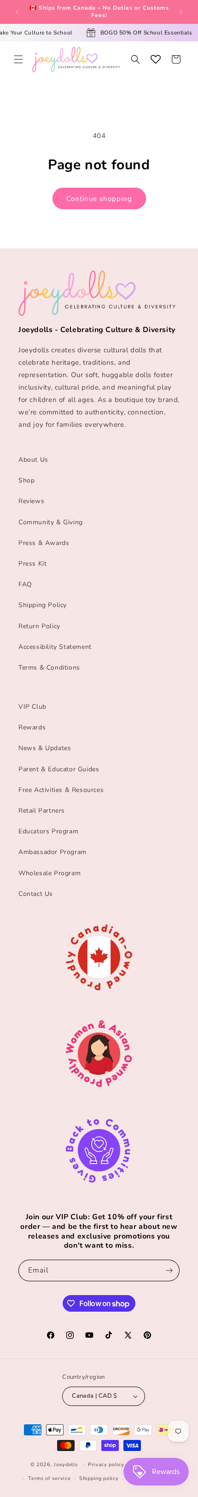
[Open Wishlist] (156, 59)
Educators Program (48, 831)
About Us (33, 459)
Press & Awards (43, 543)
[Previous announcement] (17, 12)
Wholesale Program (49, 873)
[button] (18, 59)
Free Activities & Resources (61, 790)
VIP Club (32, 706)
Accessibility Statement (55, 646)
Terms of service (49, 1478)
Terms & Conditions (49, 667)
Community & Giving (50, 522)
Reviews (31, 501)
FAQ (25, 584)
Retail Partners (41, 810)
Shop (26, 480)
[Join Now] (169, 1270)
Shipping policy (99, 1478)
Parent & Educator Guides (58, 769)
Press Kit (32, 563)
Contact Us (35, 893)
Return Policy (39, 626)
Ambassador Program (52, 852)
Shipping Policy (42, 605)
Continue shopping (99, 198)
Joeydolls (65, 1464)
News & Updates (44, 748)
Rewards (32, 727)
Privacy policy (106, 1464)
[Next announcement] (181, 12)
